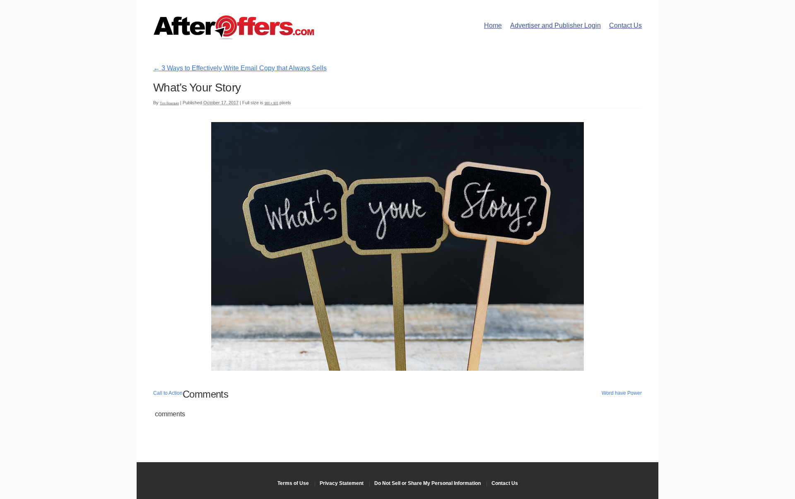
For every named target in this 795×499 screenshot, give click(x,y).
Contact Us (625, 25)
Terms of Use (293, 483)
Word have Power (622, 393)
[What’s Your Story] (397, 368)
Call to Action (168, 393)
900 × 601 (271, 103)
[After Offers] (234, 37)
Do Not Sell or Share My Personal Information (427, 483)
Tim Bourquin (169, 103)
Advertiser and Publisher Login (555, 25)
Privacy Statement (342, 483)
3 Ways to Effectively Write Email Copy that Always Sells (240, 68)
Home (493, 25)
